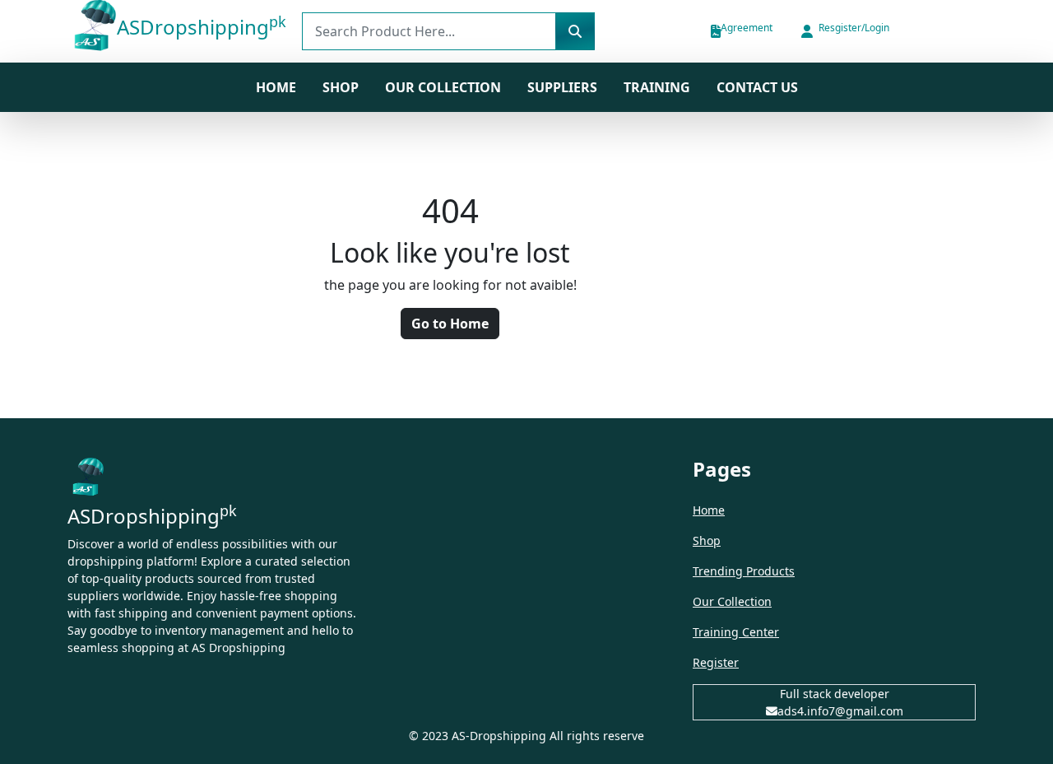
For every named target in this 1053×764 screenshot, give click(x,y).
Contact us (757, 87)
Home (276, 87)
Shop (707, 540)
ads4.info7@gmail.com (840, 711)
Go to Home (450, 323)
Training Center (736, 632)
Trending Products (744, 571)
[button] (844, 31)
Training (657, 87)
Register (716, 662)
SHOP (340, 87)
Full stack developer (834, 693)
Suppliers (562, 87)
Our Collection (443, 87)
